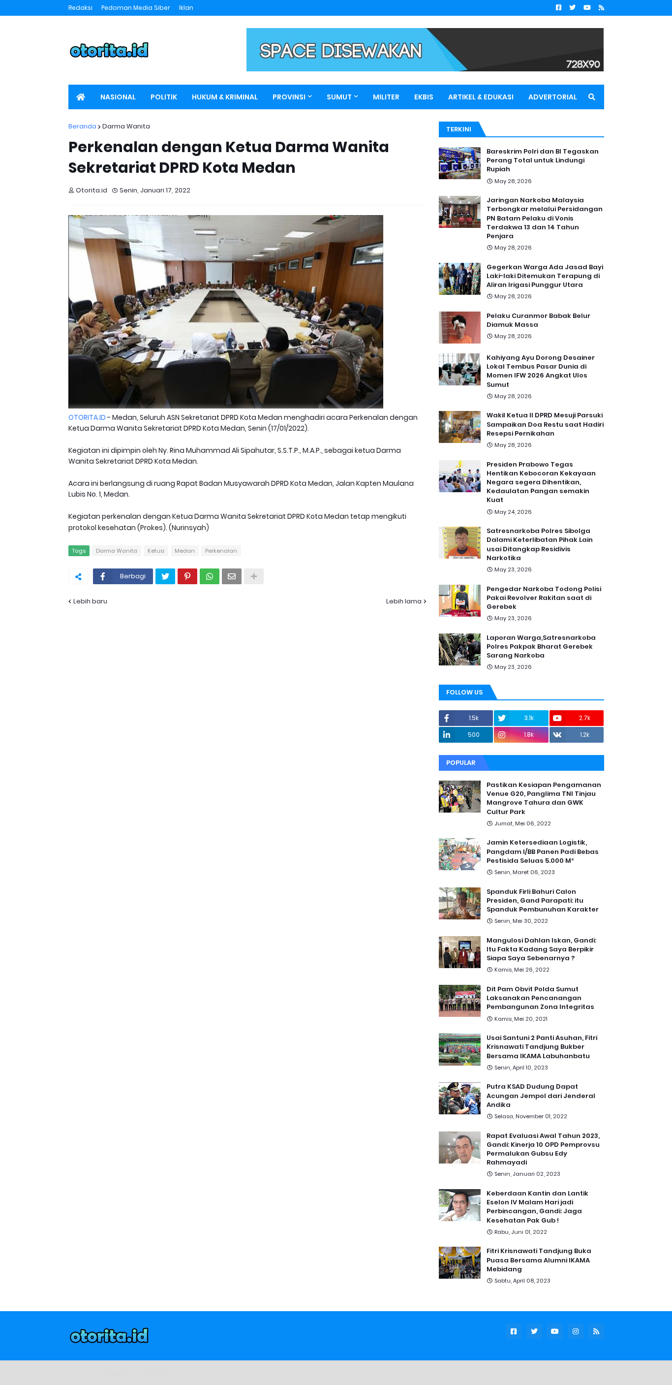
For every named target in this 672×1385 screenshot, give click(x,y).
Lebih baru (90, 601)
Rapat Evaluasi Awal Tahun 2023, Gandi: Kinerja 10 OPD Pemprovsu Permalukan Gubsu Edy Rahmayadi (543, 1149)
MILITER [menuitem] (386, 97)
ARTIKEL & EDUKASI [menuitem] (481, 97)
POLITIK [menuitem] (164, 97)
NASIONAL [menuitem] (118, 97)
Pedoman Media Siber (135, 7)
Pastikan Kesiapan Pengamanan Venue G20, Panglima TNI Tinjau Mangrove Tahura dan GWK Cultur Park (544, 799)
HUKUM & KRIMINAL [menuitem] (225, 97)
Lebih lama (404, 601)
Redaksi (80, 7)
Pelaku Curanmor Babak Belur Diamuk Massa (538, 320)
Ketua (156, 551)
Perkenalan (221, 551)
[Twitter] (165, 576)
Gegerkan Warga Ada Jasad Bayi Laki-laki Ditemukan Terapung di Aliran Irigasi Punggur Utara (545, 276)
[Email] (232, 576)
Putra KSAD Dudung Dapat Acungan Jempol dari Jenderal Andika (541, 1095)
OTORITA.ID (87, 417)
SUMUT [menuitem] (339, 97)
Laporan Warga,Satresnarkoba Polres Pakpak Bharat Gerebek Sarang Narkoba (541, 646)
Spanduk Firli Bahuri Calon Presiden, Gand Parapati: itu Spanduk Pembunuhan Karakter (543, 900)
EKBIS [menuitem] (423, 97)
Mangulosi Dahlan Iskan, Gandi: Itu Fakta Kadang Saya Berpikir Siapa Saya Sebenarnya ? (541, 949)
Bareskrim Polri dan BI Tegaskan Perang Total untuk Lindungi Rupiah (543, 160)
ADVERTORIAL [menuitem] (552, 97)
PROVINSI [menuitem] (289, 97)
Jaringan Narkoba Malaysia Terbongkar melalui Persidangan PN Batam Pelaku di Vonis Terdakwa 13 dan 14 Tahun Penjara (545, 218)
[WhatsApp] (209, 576)
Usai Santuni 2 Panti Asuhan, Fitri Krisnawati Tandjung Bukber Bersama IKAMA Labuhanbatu (542, 1047)
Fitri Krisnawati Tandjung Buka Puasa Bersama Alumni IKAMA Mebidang (539, 1260)
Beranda (82, 126)
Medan (185, 551)
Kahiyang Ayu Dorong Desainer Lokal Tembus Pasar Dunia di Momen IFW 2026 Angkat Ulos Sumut (541, 371)
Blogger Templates (137, 1372)
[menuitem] (80, 97)
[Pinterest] (187, 576)
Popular (460, 762)
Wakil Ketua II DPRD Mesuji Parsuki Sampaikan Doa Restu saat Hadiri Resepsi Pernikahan (545, 424)
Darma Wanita (126, 126)
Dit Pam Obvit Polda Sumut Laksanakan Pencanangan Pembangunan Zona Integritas (540, 998)
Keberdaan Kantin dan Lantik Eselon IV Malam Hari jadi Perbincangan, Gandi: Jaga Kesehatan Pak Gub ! (537, 1207)
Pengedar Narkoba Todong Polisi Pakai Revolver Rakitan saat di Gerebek (544, 598)
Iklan (186, 7)
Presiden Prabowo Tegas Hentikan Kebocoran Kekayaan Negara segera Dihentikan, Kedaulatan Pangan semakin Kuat (541, 482)
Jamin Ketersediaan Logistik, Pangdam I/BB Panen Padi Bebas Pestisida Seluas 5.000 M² (543, 851)
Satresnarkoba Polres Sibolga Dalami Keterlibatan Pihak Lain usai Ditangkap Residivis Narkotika (540, 545)
